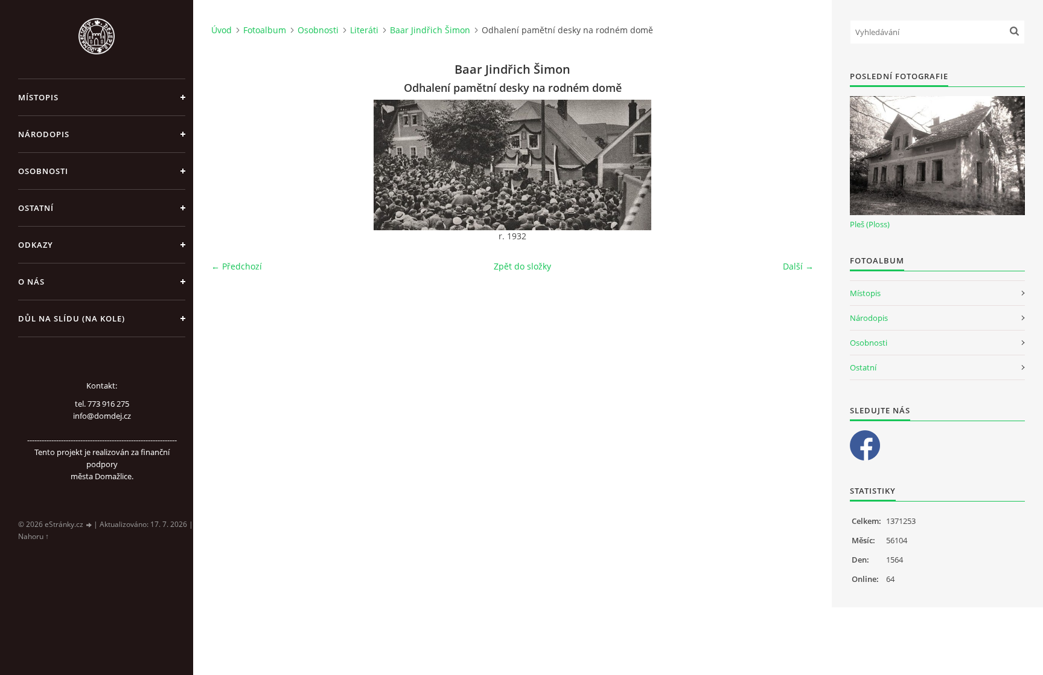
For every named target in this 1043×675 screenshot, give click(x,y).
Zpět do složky (522, 266)
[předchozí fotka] (230, 165)
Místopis (38, 97)
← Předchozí (236, 266)
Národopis (43, 134)
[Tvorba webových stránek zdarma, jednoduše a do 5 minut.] (89, 525)
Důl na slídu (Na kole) (71, 318)
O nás (31, 281)
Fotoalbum (264, 30)
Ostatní (36, 207)
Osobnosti (43, 171)
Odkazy (35, 244)
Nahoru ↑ (33, 536)
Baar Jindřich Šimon (430, 30)
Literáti (364, 30)
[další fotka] (794, 165)
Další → (798, 266)
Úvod (221, 30)
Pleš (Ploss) (870, 224)
